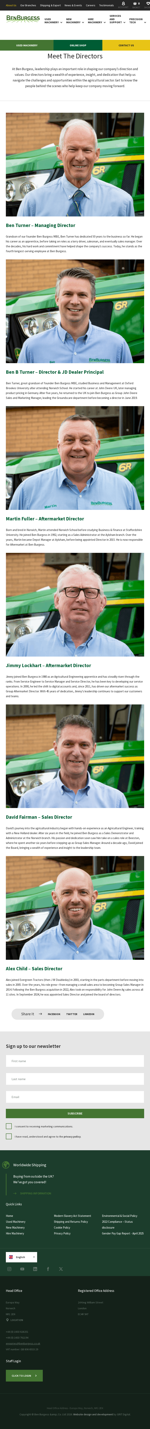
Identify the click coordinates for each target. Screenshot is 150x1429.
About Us (11, 5)
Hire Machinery (95, 21)
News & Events (73, 5)
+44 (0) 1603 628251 (17, 1331)
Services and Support (116, 19)
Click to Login (21, 1375)
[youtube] (22, 1269)
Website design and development (93, 1414)
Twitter (71, 1014)
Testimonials (106, 5)
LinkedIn (88, 1014)
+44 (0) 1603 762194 (17, 1337)
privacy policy (72, 1136)
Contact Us (126, 45)
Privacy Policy (62, 1233)
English (20, 1257)
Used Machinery (52, 21)
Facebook (54, 1014)
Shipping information (35, 1193)
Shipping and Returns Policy (71, 1221)
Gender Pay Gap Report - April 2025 (123, 1233)
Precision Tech (136, 21)
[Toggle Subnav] (60, 22)
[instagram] (9, 1269)
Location (17, 1320)
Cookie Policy (62, 1227)
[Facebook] (48, 1269)
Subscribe (75, 1113)
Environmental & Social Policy (119, 1216)
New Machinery (73, 21)
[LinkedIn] (35, 1269)
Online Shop (78, 45)
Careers (90, 5)
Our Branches (28, 5)
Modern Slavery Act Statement (72, 1216)
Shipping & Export (50, 5)
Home (9, 1216)
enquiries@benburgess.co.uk (23, 1343)
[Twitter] (60, 1269)
